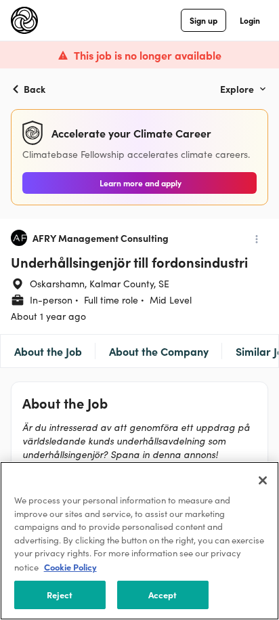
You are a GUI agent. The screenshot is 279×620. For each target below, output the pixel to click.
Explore (237, 89)
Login (250, 20)
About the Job (48, 351)
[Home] (24, 20)
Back (34, 89)
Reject (60, 594)
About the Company (159, 351)
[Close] (263, 480)
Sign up (203, 20)
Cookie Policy (70, 566)
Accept (162, 594)
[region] (139, 540)
